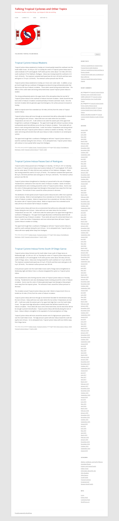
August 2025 (84, 157)
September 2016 (85, 395)
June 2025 (83, 161)
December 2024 (85, 175)
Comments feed (85, 500)
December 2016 (85, 388)
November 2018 (85, 337)
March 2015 (84, 435)
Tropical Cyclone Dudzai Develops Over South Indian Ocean (91, 99)
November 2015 (85, 417)
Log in (82, 495)
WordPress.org (85, 502)
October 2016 (84, 393)
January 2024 (84, 199)
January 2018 (84, 359)
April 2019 (83, 326)
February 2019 (85, 330)
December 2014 (85, 442)
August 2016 (84, 397)
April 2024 (83, 192)
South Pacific (84, 477)
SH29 (22, 150)
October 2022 (84, 232)
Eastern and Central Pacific (88, 466)
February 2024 (85, 197)
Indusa (58, 147)
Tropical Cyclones (42, 147)
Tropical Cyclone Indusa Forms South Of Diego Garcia (40, 248)
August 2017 (84, 370)
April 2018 (83, 353)
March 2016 (84, 408)
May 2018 (83, 350)
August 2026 (84, 130)
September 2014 (85, 448)
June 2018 (83, 348)
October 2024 (84, 179)
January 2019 (84, 333)
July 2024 (83, 186)
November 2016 (85, 391)
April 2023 (83, 219)
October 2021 (84, 259)
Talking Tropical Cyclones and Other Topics (41, 9)
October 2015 (84, 419)
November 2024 (85, 177)
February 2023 (85, 224)
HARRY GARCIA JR (85, 97)
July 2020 (83, 293)
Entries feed (84, 497)
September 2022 (85, 235)
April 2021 (83, 273)
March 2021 (84, 275)
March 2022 (84, 248)
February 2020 (85, 304)
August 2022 (84, 237)
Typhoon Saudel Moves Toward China (91, 66)
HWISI (34, 17)
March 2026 (84, 141)
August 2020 (84, 290)
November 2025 (85, 150)
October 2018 (84, 339)
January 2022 (84, 252)
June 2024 (83, 188)
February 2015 (85, 437)
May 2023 (83, 217)
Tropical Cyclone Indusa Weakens (31, 62)
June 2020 (83, 295)
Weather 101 (43, 17)
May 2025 (83, 163)
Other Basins (84, 475)
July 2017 (83, 373)
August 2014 (84, 451)
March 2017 (84, 382)
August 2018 (84, 344)
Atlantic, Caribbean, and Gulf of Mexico (92, 462)
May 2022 (83, 244)
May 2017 (83, 377)
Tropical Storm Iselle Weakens (89, 68)
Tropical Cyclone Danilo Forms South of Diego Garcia (91, 110)
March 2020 (84, 301)
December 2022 (85, 228)
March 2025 (84, 168)
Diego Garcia (60, 327)
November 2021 (85, 257)
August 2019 (84, 317)
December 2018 (85, 335)
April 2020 (83, 299)
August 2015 (84, 424)
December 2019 (85, 308)
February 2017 (85, 384)
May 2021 (83, 270)
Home (16, 17)
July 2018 (83, 346)
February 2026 (85, 143)
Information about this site (88, 471)
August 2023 (84, 210)
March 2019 (84, 328)
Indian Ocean (32, 147)
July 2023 (83, 212)
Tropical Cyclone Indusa (31, 150)
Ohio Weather (85, 473)
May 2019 (83, 324)
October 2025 (84, 152)
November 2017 (85, 364)
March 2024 (84, 195)
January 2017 (84, 386)
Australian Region (86, 464)
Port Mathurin (65, 147)
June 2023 (83, 215)
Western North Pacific (87, 484)
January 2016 (84, 413)
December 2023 (85, 201)
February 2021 (85, 277)
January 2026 (84, 146)
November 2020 (85, 284)
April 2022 (83, 246)
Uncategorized (85, 482)
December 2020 (85, 281)
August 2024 (84, 183)
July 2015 (83, 426)
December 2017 (85, 362)
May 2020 (83, 297)
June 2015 (83, 428)
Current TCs (25, 17)
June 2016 (83, 402)
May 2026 (83, 137)
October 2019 (84, 313)
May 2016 (83, 404)
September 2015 (85, 422)
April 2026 (83, 139)
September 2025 (85, 155)
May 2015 (83, 431)
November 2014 (85, 444)
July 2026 (83, 132)
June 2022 (83, 241)
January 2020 (84, 306)
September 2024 (85, 181)
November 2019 (85, 310)
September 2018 (85, 342)
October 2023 (84, 206)
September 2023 (85, 208)
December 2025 (85, 148)
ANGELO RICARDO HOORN (88, 108)
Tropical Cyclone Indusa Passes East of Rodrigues (39, 161)
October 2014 (84, 446)
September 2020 (85, 288)
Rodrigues (18, 150)
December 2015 (85, 415)
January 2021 (84, 279)
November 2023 (85, 204)
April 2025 (83, 166)
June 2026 (83, 135)
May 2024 (83, 190)
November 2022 (85, 230)
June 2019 (83, 322)
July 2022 (83, 239)
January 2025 (84, 172)
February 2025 (85, 170)
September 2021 (85, 261)
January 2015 (84, 439)
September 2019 (85, 315)
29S (55, 147)
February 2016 (85, 411)
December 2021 (85, 255)
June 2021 (83, 268)
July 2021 (83, 266)
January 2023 (84, 226)
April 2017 (83, 379)
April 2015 (83, 433)
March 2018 (84, 355)
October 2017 (84, 366)
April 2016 (83, 406)
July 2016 (83, 399)
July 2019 (83, 319)
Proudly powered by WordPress (23, 513)
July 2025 (83, 159)
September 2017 (85, 368)
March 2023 (84, 221)
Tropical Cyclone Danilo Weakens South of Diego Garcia (92, 117)
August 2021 (84, 264)
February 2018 (85, 357)
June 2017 (83, 375)
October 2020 (84, 286)
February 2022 (85, 250)
